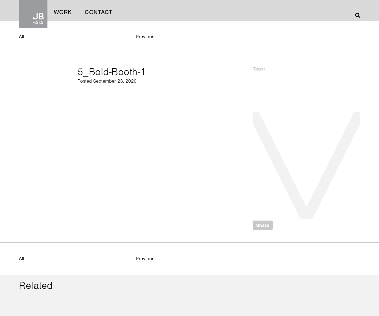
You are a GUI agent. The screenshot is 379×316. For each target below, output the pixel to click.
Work (63, 12)
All (21, 37)
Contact (98, 12)
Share (262, 225)
